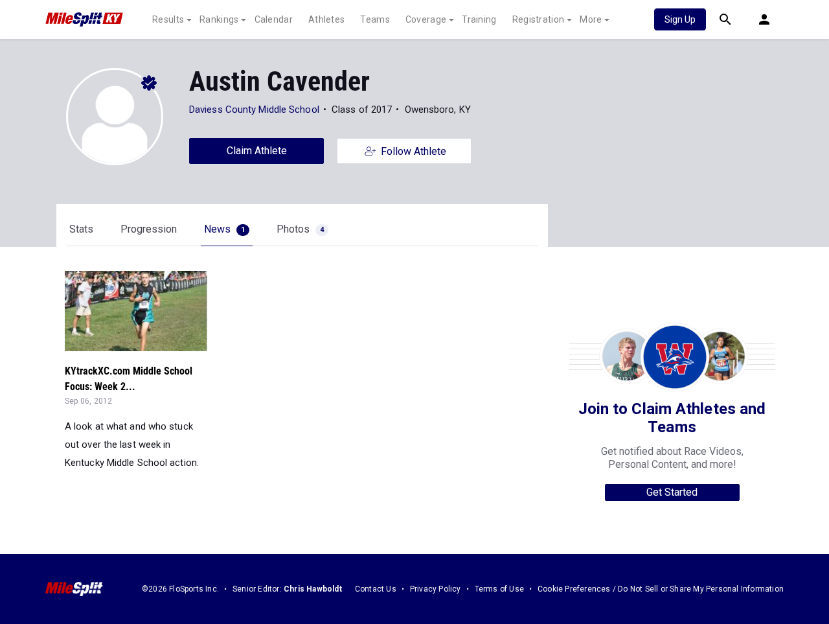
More (591, 19)
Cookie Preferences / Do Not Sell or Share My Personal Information (661, 589)
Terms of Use (499, 589)
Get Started (672, 492)
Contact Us (375, 589)
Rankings (218, 19)
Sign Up (680, 19)
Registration (538, 19)
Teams (375, 19)
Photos (300, 229)
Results (168, 19)
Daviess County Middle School (254, 109)
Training (479, 19)
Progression (148, 229)
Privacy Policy (435, 589)
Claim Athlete (257, 150)
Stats (81, 229)
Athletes (326, 19)
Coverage (425, 19)
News (224, 229)
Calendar (274, 19)
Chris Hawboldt (313, 589)
